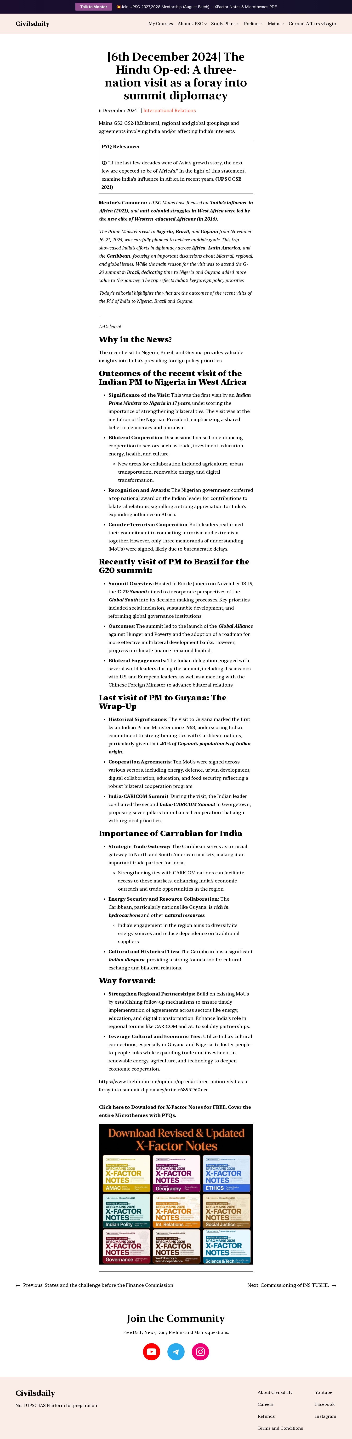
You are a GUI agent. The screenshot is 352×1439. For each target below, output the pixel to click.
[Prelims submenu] (262, 23)
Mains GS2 (110, 123)
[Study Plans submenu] (238, 23)
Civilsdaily (33, 23)
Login (330, 24)
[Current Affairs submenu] (322, 23)
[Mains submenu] (283, 23)
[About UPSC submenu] (205, 23)
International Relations (169, 110)
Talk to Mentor (93, 6)
